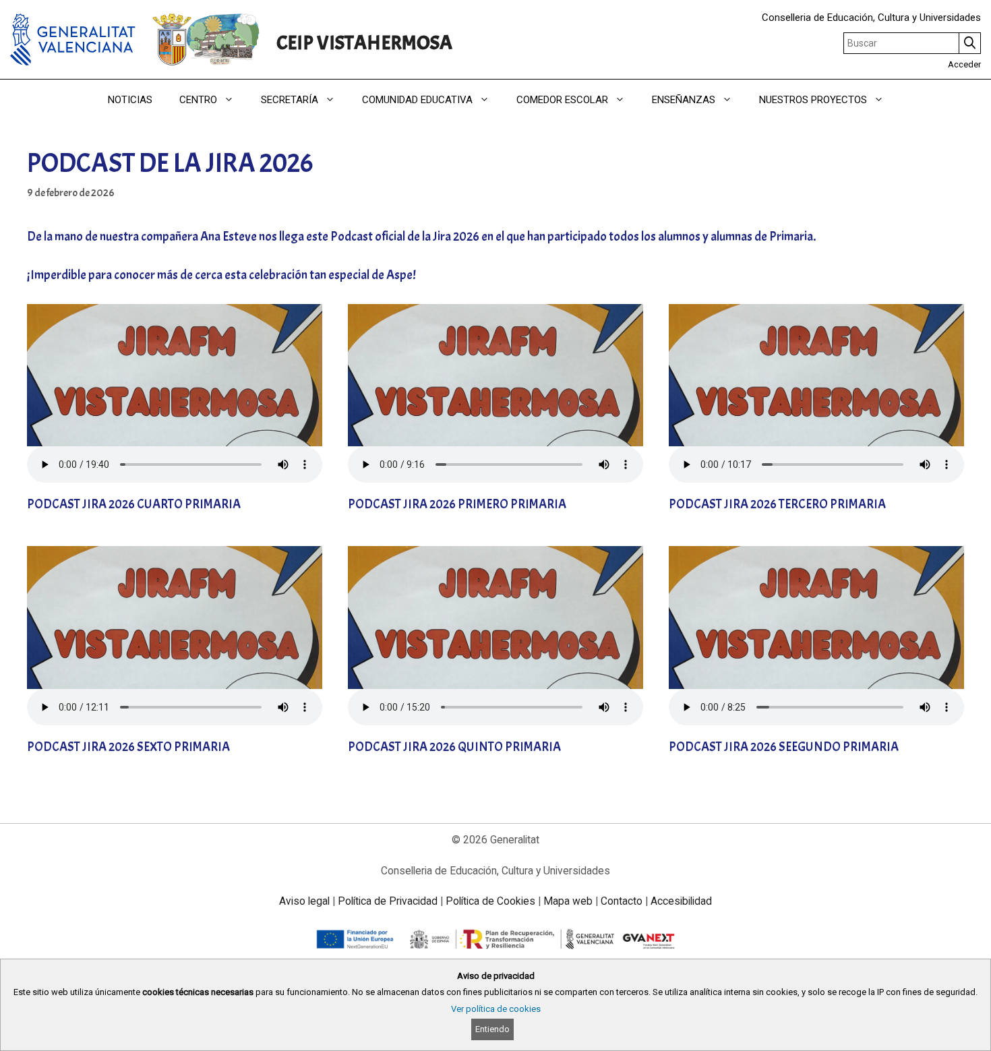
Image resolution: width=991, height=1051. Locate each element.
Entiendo (492, 1029)
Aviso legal (304, 901)
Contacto (621, 901)
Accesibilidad (681, 901)
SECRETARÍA (289, 100)
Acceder (964, 64)
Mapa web (568, 901)
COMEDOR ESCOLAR (562, 100)
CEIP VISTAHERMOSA (364, 42)
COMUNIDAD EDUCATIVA (417, 100)
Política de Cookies (490, 901)
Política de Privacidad (388, 901)
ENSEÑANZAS (683, 100)
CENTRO (198, 100)
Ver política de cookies (496, 1009)
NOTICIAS (130, 100)
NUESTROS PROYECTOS (813, 100)
